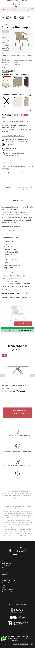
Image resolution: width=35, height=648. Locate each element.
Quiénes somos (6, 563)
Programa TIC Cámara (9, 592)
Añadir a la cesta (23, 324)
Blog (3, 567)
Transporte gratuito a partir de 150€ (17, 451)
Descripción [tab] (18, 200)
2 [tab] (17, 396)
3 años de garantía (18, 478)
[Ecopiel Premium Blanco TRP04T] (17, 101)
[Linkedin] (17, 597)
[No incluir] (6, 101)
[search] (4, 9)
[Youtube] (26, 597)
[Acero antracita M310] (28, 81)
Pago (3, 585)
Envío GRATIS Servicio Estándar (18, 328)
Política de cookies (8, 589)
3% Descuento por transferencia (17, 435)
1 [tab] (16, 396)
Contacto (5, 561)
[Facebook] (9, 597)
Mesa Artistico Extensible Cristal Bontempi (14, 385)
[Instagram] (22, 597)
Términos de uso (7, 583)
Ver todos (24, 74)
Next (5, 84)
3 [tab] (19, 396)
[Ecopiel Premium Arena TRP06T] (28, 101)
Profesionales (6, 565)
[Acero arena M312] (17, 81)
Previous (5, 31)
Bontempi (5, 24)
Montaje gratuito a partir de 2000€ (17, 466)
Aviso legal (5, 574)
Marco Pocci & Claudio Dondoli (21, 56)
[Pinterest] (13, 597)
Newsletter (5, 572)
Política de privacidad (8, 580)
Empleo (4, 570)
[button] (17, 412)
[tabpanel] (17, 373)
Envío (3, 587)
